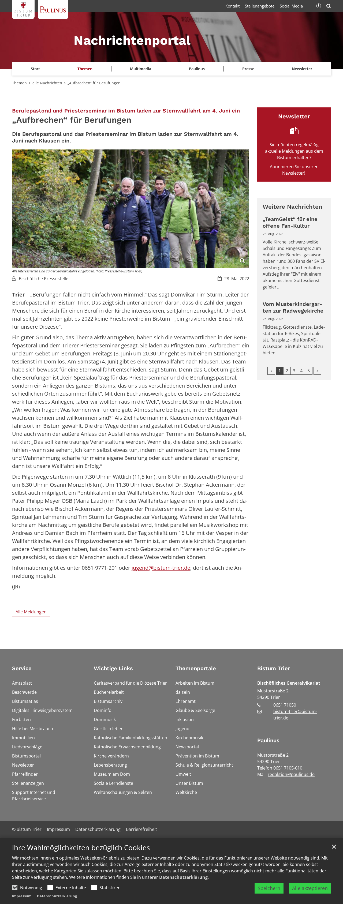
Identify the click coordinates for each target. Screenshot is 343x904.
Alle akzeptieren (310, 888)
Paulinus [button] (197, 68)
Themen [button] (84, 68)
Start (35, 68)
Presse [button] (248, 68)
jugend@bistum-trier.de (161, 567)
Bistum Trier (273, 668)
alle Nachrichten (47, 82)
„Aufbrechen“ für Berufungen (94, 82)
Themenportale (196, 668)
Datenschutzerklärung (183, 877)
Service (22, 668)
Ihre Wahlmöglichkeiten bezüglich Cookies (81, 847)
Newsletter (302, 68)
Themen (19, 82)
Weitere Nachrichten (292, 206)
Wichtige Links (113, 668)
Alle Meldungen (31, 612)
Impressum (22, 896)
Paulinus (268, 740)
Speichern (269, 888)
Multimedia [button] (140, 68)
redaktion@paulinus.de (291, 774)
